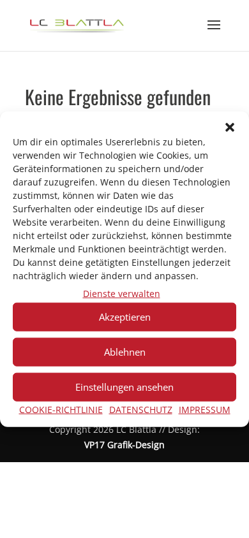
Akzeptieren (125, 316)
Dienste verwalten (121, 293)
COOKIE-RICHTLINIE (61, 410)
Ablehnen (125, 351)
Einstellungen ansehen (124, 387)
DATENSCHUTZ (140, 410)
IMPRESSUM (204, 410)
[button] (229, 127)
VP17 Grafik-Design (124, 445)
